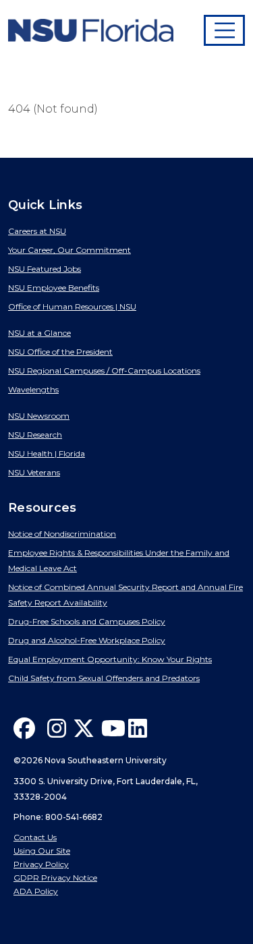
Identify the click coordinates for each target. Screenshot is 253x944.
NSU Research (35, 435)
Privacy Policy (41, 864)
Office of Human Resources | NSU (72, 306)
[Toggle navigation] (225, 30)
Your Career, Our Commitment (69, 250)
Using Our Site (41, 851)
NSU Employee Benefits (53, 288)
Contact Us (35, 837)
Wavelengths (33, 389)
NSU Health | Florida (46, 453)
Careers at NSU (37, 231)
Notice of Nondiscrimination (62, 534)
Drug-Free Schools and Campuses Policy (86, 621)
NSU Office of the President (60, 352)
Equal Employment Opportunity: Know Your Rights (110, 659)
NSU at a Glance (39, 333)
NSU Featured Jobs (44, 269)
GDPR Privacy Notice (55, 878)
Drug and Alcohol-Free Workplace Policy (86, 640)
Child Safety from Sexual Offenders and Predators (104, 678)
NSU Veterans (34, 472)
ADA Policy (35, 891)
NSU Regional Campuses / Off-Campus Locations (104, 370)
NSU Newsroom (38, 416)
